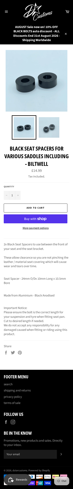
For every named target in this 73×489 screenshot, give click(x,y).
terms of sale (12, 403)
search (8, 384)
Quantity (9, 186)
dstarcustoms (20, 470)
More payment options (36, 228)
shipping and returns (17, 390)
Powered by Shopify (39, 470)
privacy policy (13, 397)
